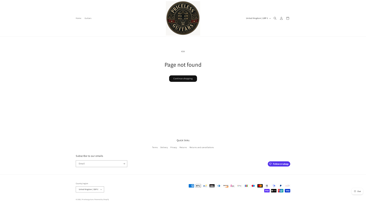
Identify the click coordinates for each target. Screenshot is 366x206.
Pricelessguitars (88, 199)
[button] (275, 18)
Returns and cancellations (202, 147)
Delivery (164, 147)
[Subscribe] (124, 163)
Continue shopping (183, 78)
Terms (155, 147)
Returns (183, 147)
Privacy (173, 147)
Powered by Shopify (101, 199)
